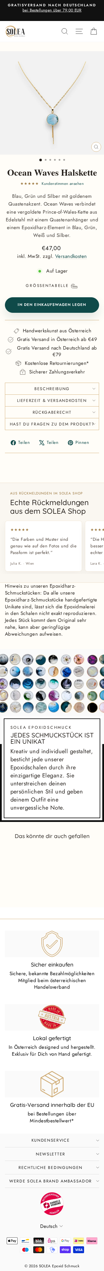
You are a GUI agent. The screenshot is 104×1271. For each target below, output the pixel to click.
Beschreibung (52, 389)
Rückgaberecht (52, 412)
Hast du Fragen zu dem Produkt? (52, 424)
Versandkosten (71, 256)
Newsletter (50, 1154)
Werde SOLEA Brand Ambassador (50, 1181)
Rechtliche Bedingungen (50, 1167)
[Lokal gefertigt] (52, 1017)
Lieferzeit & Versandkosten (52, 400)
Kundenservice (50, 1140)
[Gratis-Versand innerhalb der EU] (52, 1084)
